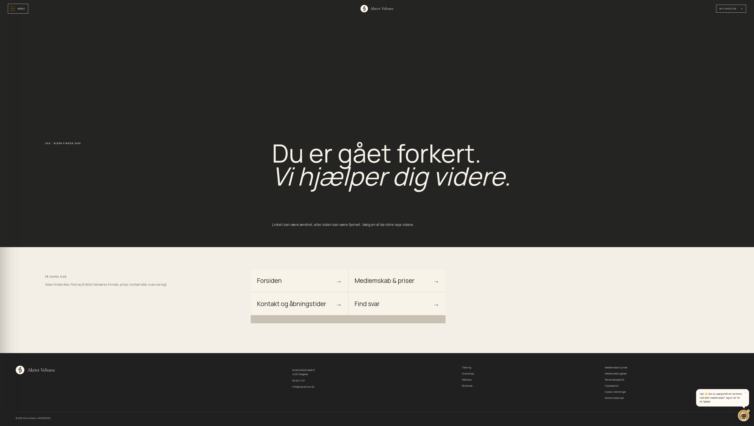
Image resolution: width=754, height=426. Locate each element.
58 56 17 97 (298, 380)
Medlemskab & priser (397, 280)
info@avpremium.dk (303, 386)
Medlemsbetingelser (616, 373)
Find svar (397, 303)
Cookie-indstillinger (615, 392)
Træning (466, 367)
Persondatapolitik (614, 379)
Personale (467, 385)
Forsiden (299, 280)
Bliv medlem (731, 8)
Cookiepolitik (612, 385)
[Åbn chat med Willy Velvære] (743, 415)
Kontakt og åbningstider (299, 303)
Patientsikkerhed (614, 398)
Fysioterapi (468, 373)
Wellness (466, 379)
